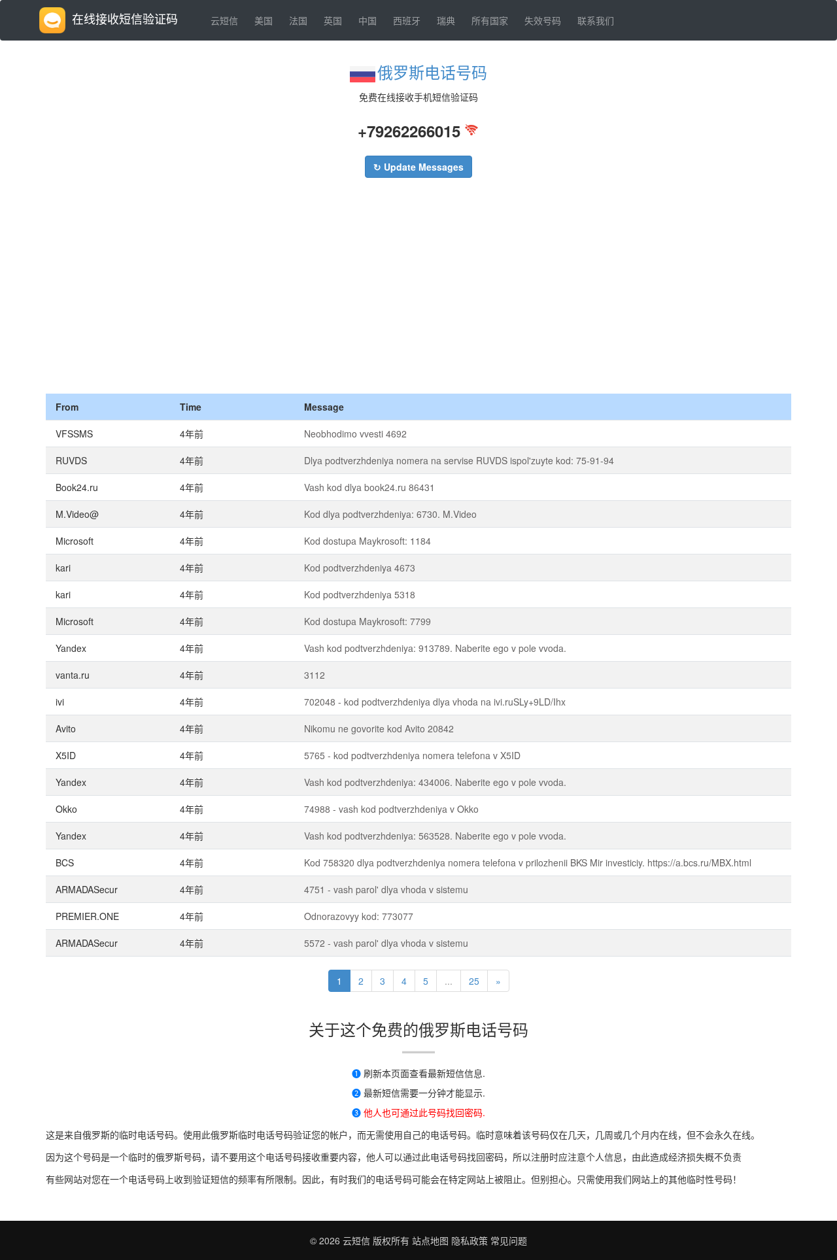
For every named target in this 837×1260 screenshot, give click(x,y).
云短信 (224, 20)
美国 (263, 20)
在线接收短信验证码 (125, 18)
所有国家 (489, 20)
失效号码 (542, 20)
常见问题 (508, 1240)
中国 (367, 20)
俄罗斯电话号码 (432, 71)
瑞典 (446, 20)
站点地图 (430, 1240)
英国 (333, 20)
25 (474, 980)
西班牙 (406, 20)
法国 (298, 20)
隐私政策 (468, 1240)
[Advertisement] (418, 295)
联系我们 (595, 20)
